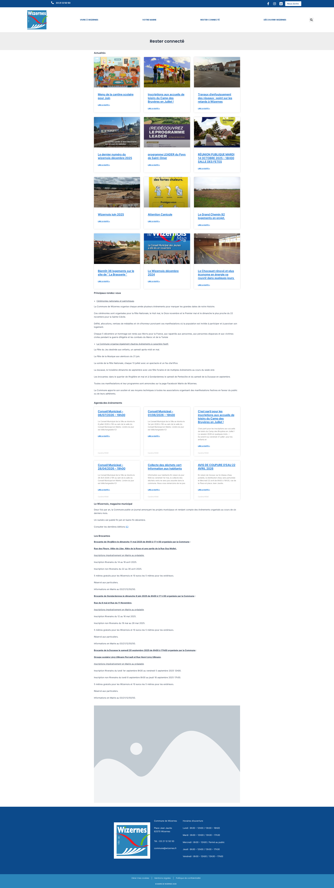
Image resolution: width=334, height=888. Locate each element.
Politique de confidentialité (188, 878)
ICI (127, 526)
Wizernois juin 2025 (111, 214)
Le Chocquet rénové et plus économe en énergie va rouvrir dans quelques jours (216, 274)
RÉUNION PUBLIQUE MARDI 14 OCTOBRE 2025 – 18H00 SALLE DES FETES (216, 158)
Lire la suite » (104, 105)
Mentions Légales (162, 878)
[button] (311, 20)
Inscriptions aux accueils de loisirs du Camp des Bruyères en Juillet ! (166, 98)
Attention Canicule (160, 214)
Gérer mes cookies (140, 878)
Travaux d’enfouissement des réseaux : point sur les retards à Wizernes (215, 98)
